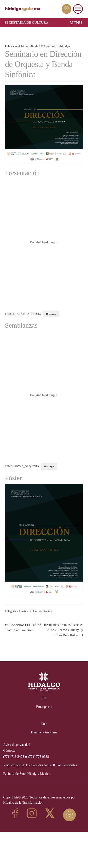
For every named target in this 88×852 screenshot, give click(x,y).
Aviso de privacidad (16, 744)
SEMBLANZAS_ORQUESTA (22, 466)
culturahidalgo (60, 46)
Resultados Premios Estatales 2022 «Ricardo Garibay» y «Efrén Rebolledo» (63, 630)
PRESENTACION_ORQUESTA (23, 313)
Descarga (51, 314)
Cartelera (25, 611)
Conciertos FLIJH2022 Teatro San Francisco (23, 627)
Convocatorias (42, 611)
